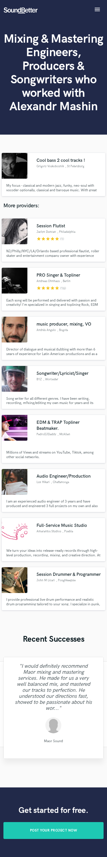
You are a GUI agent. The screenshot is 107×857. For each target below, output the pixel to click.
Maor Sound (53, 741)
